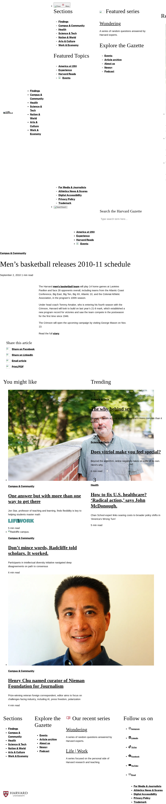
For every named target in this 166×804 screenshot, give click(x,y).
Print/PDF (18, 366)
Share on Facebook (23, 349)
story (56, 333)
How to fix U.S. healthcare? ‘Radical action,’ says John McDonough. (119, 500)
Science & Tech (100, 399)
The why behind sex (111, 408)
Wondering (110, 23)
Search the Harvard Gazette (121, 211)
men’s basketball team (66, 286)
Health (95, 485)
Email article (19, 360)
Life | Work (77, 750)
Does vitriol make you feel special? (126, 451)
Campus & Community (13, 253)
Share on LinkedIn (22, 355)
